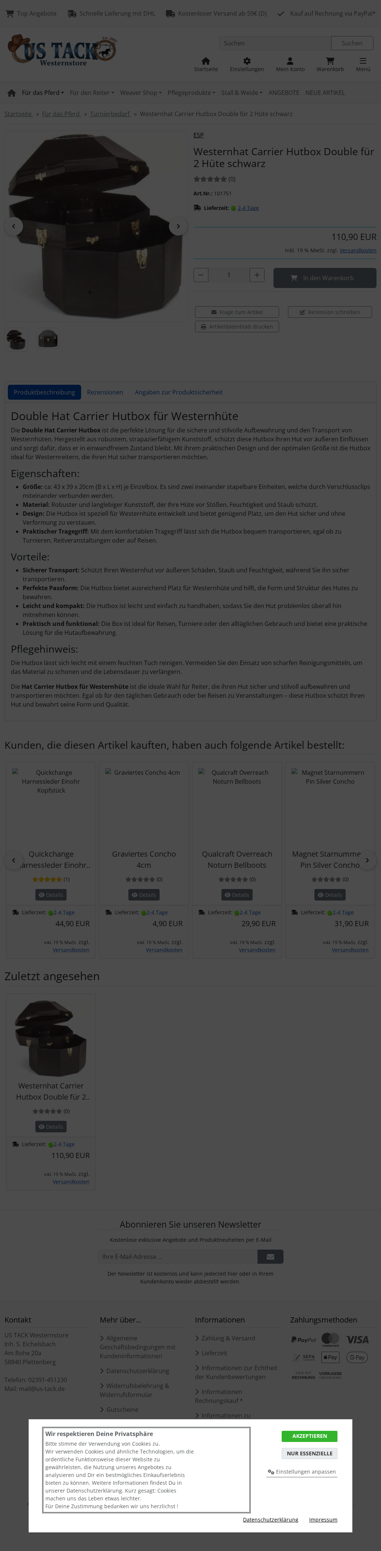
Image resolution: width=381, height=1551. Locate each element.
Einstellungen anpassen (305, 1471)
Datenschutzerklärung (270, 1519)
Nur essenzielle (310, 1453)
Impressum (323, 1519)
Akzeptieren (309, 1435)
